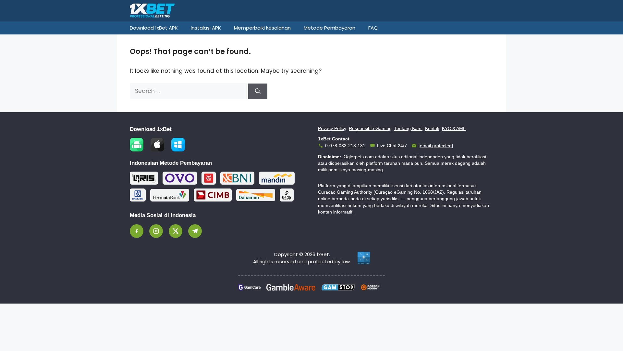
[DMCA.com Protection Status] (363, 258)
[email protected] (436, 145)
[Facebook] (136, 231)
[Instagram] (156, 231)
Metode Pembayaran (329, 27)
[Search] (257, 91)
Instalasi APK (206, 27)
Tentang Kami (408, 128)
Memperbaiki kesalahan (262, 27)
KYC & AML (454, 128)
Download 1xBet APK (154, 27)
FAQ (373, 27)
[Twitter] (175, 231)
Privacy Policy (332, 128)
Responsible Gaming (370, 128)
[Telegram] (195, 231)
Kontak (432, 128)
